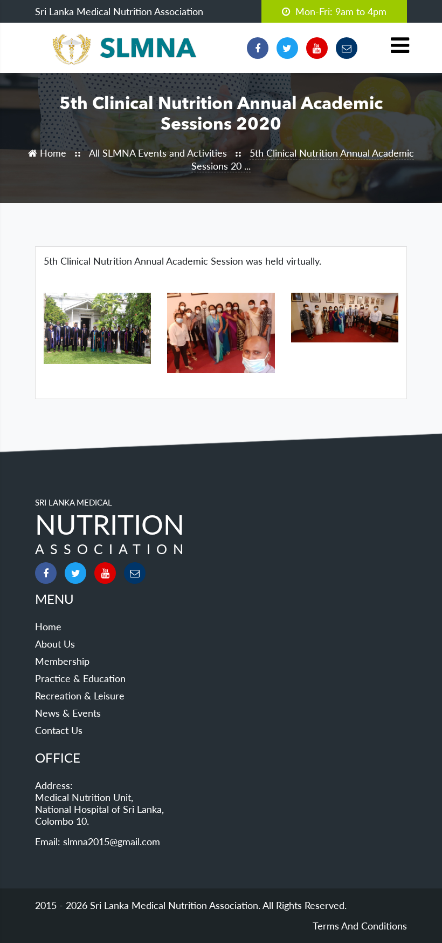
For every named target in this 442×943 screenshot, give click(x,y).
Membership (62, 661)
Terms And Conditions (360, 926)
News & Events (68, 713)
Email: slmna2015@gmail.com (97, 841)
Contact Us (58, 730)
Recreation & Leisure (80, 696)
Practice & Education (80, 678)
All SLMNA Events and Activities (159, 153)
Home (51, 153)
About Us (55, 644)
